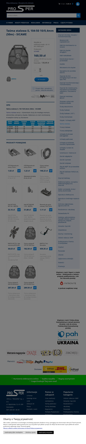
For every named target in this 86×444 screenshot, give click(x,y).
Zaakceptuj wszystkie (45, 432)
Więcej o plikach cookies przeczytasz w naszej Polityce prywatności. (22, 428)
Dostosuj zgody (31, 432)
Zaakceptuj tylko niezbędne (14, 432)
